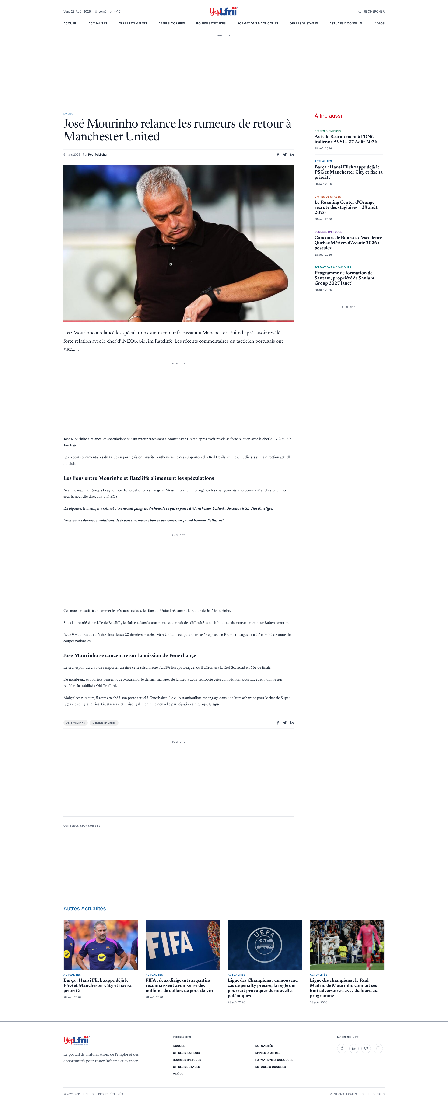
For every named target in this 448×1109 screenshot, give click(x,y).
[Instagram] (378, 1048)
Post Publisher (98, 154)
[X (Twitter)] (366, 1048)
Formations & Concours (257, 23)
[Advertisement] (224, 66)
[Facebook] (341, 1048)
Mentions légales (343, 1094)
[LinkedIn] (354, 1048)
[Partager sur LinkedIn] (292, 155)
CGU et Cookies (373, 1094)
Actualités (97, 23)
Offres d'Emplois (133, 23)
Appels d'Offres (171, 23)
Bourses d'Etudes (211, 23)
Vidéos (379, 23)
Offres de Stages (304, 23)
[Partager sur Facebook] (278, 155)
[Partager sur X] (285, 155)
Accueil (70, 23)
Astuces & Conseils (345, 23)
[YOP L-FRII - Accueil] (223, 11)
